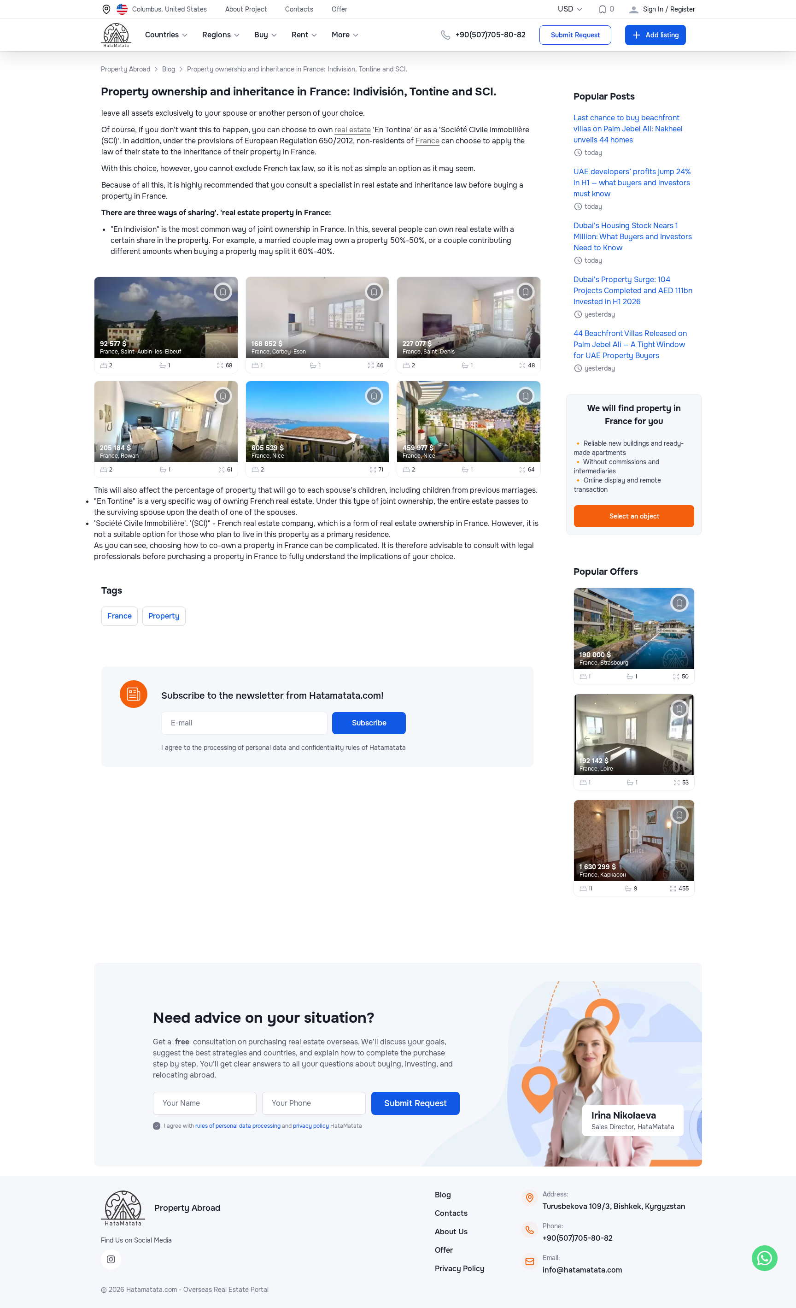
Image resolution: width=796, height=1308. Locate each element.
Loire (606, 768)
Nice (278, 456)
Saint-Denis (439, 351)
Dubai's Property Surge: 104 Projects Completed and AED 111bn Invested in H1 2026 (633, 290)
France (427, 141)
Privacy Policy (460, 1268)
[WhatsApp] (765, 1258)
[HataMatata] (123, 1208)
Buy (261, 35)
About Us (451, 1232)
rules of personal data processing (238, 1126)
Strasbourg (614, 662)
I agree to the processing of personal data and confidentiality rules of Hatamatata (283, 747)
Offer (339, 9)
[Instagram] (111, 1259)
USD (566, 9)
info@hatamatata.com (582, 1270)
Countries (162, 35)
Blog (443, 1195)
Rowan (130, 456)
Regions (216, 35)
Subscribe (369, 723)
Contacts (299, 9)
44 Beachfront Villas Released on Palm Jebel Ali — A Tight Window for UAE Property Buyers (630, 344)
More (341, 35)
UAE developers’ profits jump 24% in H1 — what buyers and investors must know (632, 183)
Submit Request (575, 35)
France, (110, 351)
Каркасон (613, 874)
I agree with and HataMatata (263, 1126)
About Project (246, 9)
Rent (300, 35)
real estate (352, 130)
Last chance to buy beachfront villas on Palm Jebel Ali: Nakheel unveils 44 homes (628, 129)
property (164, 616)
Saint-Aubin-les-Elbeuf (151, 351)
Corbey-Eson (289, 351)
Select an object (634, 516)
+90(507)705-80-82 (578, 1238)
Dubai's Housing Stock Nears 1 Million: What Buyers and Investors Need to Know (633, 237)
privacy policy (311, 1126)
